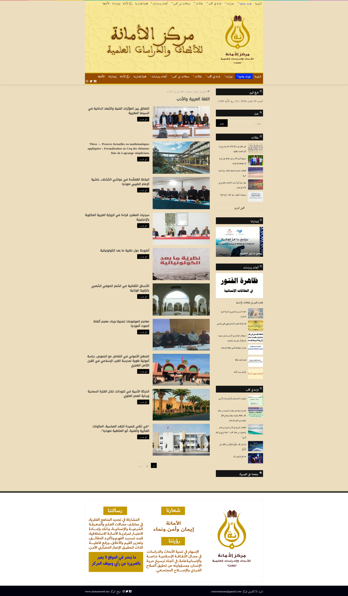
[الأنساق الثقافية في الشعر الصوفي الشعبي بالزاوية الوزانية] (181, 299)
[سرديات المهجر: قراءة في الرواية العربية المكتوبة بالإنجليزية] (181, 228)
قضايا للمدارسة (141, 2)
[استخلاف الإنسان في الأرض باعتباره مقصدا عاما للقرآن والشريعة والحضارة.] (255, 337)
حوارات (230, 2)
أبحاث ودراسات (160, 2)
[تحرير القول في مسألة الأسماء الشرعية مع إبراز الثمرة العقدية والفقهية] (255, 148)
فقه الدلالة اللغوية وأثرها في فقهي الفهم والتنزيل (231, 323)
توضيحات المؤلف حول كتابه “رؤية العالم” (233, 194)
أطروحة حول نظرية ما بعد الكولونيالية (124, 250)
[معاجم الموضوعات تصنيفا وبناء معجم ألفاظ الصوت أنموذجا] (181, 335)
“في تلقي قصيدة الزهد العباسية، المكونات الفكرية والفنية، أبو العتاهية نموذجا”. (120, 429)
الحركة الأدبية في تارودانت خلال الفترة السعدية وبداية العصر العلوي (118, 394)
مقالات (199, 2)
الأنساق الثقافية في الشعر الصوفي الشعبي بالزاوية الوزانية (120, 288)
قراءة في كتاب (214, 2)
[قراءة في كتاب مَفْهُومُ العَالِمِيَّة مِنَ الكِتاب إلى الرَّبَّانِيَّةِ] (255, 446)
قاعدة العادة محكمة (240, 359)
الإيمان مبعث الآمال (240, 371)
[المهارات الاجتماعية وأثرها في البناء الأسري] (255, 400)
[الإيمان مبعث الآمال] (255, 374)
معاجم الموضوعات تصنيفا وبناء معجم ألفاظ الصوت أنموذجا (121, 324)
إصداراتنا (116, 2)
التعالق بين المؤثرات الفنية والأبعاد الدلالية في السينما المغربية (118, 111)
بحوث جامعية (246, 2)
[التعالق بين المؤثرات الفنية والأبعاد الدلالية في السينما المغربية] (181, 122)
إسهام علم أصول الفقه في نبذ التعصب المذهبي (242, 252)
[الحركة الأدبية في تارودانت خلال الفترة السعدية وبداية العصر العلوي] (181, 405)
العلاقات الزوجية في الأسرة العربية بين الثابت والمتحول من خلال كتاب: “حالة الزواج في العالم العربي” (231, 432)
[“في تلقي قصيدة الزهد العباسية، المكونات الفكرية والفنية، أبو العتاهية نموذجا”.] (181, 440)
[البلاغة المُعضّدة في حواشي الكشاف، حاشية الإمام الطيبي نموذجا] (181, 193)
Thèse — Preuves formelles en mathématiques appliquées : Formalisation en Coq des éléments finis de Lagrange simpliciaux (118, 148)
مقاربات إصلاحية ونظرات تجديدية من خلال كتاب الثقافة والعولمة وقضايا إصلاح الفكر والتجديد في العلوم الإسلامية (232, 415)
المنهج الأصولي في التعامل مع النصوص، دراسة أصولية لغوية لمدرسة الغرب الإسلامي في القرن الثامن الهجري (118, 361)
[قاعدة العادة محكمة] (255, 362)
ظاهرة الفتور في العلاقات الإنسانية (249, 302)
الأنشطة (106, 2)
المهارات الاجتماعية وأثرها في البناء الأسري (232, 398)
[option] (239, 242)
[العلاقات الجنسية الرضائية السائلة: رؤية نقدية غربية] (255, 172)
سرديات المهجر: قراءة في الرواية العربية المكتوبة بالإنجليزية (117, 217)
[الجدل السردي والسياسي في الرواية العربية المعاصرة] (255, 313)
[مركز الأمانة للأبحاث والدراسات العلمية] (174, 39)
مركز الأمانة (128, 2)
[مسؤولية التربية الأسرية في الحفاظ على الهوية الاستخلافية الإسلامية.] (255, 160)
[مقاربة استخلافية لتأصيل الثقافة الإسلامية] (255, 350)
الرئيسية (258, 2)
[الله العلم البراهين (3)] (255, 458)
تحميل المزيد (239, 207)
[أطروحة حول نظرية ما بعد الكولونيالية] (181, 264)
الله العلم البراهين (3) (239, 456)
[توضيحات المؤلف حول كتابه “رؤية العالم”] (255, 197)
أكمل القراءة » (143, 119)
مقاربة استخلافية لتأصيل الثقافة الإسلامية (233, 347)
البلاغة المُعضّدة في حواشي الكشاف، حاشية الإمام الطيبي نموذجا (120, 182)
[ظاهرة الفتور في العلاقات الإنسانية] (239, 285)
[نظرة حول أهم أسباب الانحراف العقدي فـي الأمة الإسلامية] (255, 184)
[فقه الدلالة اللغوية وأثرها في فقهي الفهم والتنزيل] (255, 325)
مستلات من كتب (181, 2)
